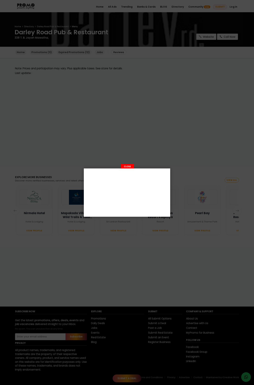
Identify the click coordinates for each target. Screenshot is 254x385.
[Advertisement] (127, 192)
